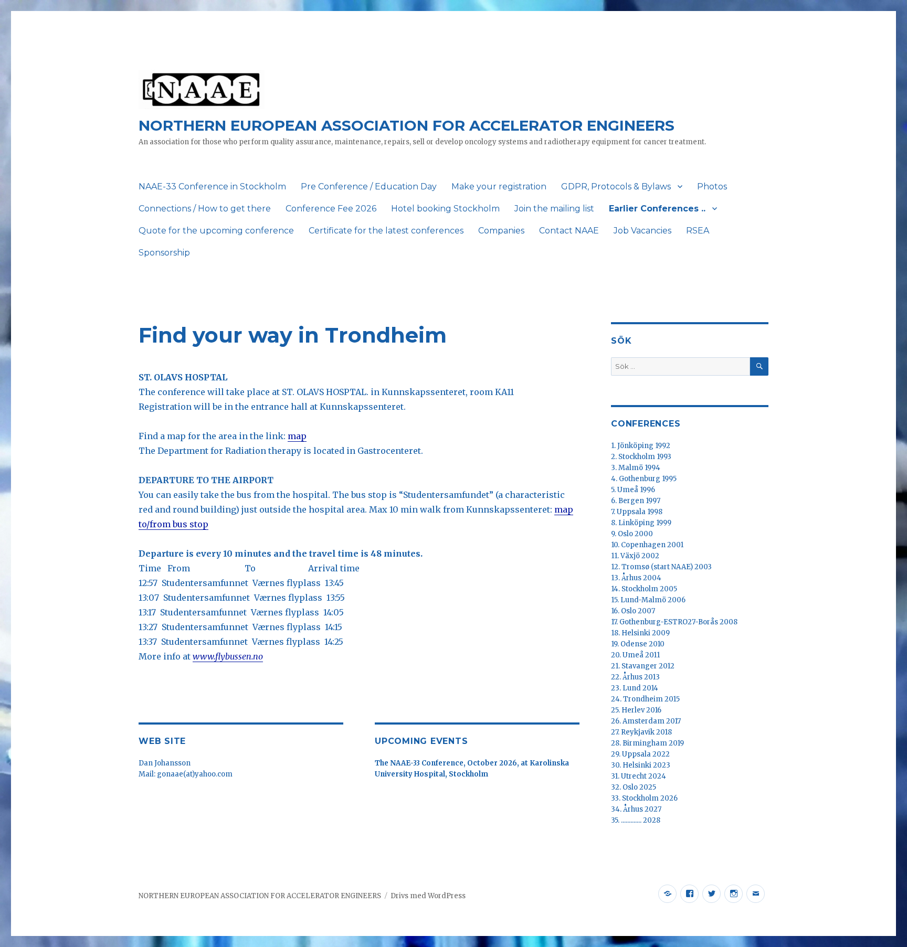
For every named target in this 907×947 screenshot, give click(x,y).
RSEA (697, 231)
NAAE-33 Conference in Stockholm (212, 186)
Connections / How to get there (205, 209)
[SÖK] (759, 366)
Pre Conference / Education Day (369, 186)
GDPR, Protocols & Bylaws (616, 186)
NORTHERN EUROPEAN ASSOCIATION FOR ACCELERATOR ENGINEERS (406, 125)
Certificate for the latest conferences (386, 231)
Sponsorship (164, 253)
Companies (501, 231)
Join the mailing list (554, 209)
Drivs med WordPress (428, 895)
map (297, 436)
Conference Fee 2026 (331, 209)
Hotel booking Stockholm (445, 209)
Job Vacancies (642, 231)
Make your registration (498, 186)
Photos (712, 186)
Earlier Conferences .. (657, 209)
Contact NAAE (569, 231)
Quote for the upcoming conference (216, 231)
